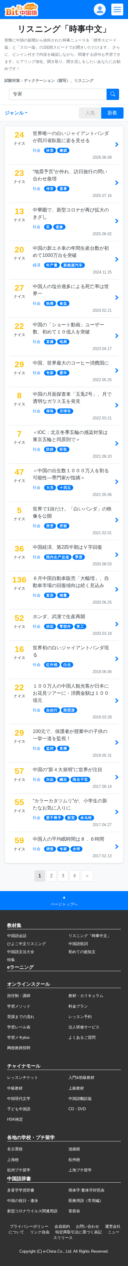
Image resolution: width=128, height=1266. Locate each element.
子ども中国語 (18, 1109)
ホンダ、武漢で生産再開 (59, 616)
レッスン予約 (80, 1016)
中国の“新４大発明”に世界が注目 (67, 769)
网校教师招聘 (18, 1048)
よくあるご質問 (82, 1037)
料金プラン (78, 1006)
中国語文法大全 (20, 952)
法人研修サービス (83, 1027)
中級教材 (15, 1088)
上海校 (13, 1159)
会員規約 (62, 1226)
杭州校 (74, 1159)
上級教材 (76, 1088)
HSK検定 (15, 1119)
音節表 (74, 1211)
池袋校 (74, 1149)
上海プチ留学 (80, 1170)
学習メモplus (18, 1037)
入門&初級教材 (81, 1077)
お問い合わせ (87, 1226)
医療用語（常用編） (85, 1200)
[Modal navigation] (117, 9)
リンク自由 (39, 1232)
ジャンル (14, 112)
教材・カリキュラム (85, 995)
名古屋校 (15, 1149)
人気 (90, 112)
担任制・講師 (18, 995)
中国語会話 (16, 935)
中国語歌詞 (78, 943)
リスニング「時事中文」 (89, 935)
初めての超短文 (82, 952)
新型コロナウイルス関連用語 (32, 1211)
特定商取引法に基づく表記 (78, 1232)
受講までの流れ (20, 1016)
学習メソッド (18, 1006)
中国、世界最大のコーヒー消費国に (71, 362)
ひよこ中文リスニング (26, 943)
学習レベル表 (18, 1027)
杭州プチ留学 (18, 1170)
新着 (112, 112)
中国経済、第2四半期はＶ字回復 (67, 547)
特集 (11, 960)
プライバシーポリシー (29, 1226)
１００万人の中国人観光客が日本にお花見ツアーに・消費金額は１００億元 (71, 693)
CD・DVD (77, 1109)
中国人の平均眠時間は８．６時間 (68, 839)
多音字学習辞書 (20, 1190)
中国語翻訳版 (80, 1098)
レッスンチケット (22, 1077)
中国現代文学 (18, 1098)
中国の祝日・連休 (22, 1200)
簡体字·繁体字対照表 (86, 1190)
